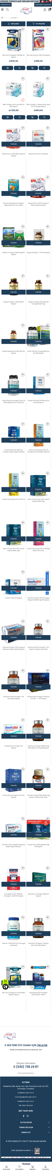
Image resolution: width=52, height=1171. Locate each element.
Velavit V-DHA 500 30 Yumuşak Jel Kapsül (13, 944)
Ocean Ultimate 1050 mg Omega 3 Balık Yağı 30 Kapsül (13, 451)
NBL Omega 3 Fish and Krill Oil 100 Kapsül (13, 105)
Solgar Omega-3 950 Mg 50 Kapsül (13, 303)
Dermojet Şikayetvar (26, 1073)
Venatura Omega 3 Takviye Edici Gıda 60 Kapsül (38, 944)
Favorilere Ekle (23, 29)
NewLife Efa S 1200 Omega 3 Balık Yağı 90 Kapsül (38, 204)
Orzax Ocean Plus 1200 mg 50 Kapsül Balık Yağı (38, 500)
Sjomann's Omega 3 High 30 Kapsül (38, 895)
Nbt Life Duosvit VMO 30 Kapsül (38, 55)
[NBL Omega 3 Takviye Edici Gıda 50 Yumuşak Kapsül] (38, 89)
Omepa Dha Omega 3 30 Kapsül (13, 747)
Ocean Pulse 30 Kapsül (13, 598)
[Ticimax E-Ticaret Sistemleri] (26, 1164)
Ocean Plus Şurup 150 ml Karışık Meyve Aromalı (38, 550)
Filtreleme (40, 24)
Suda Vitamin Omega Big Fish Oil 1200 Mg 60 (38, 352)
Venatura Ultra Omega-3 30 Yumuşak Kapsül (13, 698)
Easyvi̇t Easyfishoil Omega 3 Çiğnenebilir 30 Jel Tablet (13, 204)
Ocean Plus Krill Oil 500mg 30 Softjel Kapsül (38, 402)
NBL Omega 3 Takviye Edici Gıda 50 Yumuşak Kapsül (38, 105)
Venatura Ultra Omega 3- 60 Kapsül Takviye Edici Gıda (38, 648)
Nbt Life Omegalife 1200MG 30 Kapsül (14, 56)
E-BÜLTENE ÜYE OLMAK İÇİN (26, 1045)
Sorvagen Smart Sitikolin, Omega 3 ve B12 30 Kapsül (13, 895)
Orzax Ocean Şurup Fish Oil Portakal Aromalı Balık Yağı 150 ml (38, 451)
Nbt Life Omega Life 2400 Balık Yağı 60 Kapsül (13, 994)
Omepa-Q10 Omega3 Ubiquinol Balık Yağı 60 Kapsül (13, 846)
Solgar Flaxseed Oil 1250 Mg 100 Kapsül (13, 352)
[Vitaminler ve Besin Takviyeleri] (6, 17)
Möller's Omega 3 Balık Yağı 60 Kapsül (13, 253)
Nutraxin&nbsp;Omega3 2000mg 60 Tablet (38, 994)
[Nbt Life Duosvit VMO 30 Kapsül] (38, 39)
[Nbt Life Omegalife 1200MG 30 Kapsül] (13, 39)
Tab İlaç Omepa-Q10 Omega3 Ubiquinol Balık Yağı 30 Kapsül (38, 599)
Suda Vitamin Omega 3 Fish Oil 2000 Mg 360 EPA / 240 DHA (13, 402)
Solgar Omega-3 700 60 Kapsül (38, 253)
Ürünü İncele (19, 68)
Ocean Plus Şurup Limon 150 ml (13, 499)
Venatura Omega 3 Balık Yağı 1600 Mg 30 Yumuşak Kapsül (38, 747)
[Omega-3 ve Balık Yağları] (8, 17)
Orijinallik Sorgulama (43, 5)
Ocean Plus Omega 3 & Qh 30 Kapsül (13, 796)
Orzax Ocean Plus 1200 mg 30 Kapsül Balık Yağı (13, 550)
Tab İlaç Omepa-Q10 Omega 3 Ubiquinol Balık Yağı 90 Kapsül (13, 648)
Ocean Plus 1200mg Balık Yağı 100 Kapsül (38, 846)
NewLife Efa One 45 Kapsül (38, 154)
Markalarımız (6, 5)
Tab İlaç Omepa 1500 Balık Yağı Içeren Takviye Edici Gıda (38, 796)
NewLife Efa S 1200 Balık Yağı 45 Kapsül (13, 155)
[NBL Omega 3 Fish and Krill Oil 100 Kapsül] (13, 89)
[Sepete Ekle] (7, 68)
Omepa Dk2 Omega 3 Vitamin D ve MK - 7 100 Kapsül (38, 698)
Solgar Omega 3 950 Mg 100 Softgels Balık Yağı (38, 303)
